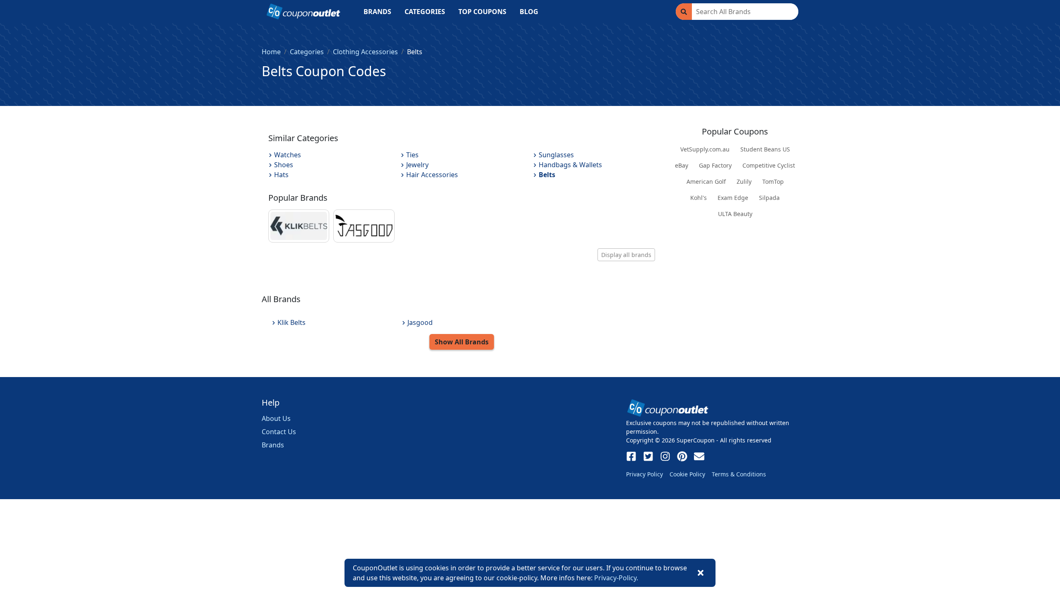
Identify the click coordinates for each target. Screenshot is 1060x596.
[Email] (699, 456)
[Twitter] (648, 456)
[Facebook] (631, 456)
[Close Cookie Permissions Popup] (700, 573)
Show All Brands (462, 341)
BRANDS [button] (377, 11)
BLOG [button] (529, 11)
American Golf (706, 181)
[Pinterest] (682, 456)
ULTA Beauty (735, 214)
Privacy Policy (644, 474)
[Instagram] (665, 456)
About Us (276, 418)
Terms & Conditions (739, 474)
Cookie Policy (687, 474)
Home (271, 51)
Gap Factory (715, 165)
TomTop (773, 181)
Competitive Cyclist (768, 165)
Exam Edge (733, 198)
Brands (273, 444)
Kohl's (698, 198)
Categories (307, 51)
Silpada (769, 198)
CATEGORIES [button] (425, 11)
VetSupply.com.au (705, 149)
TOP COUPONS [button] (482, 11)
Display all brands (626, 255)
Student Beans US (765, 149)
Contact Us (279, 431)
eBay (681, 165)
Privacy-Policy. (616, 577)
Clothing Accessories (365, 51)
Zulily (744, 181)
